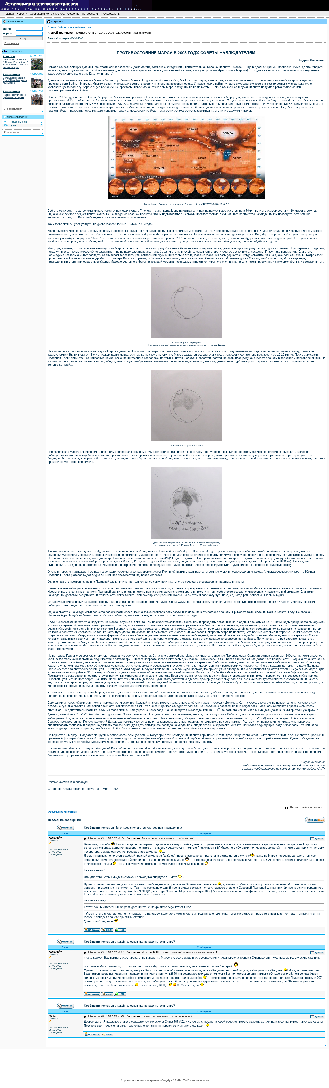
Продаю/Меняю (18, 121)
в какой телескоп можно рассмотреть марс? (145, 941)
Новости (22, 13)
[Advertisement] (164, 1062)
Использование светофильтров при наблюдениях (148, 827)
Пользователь (110, 13)
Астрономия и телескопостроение (139, 1080)
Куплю (13, 125)
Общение (73, 13)
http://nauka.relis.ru (215, 204)
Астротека (58, 13)
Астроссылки (90, 13)
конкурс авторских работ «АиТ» (302, 768)
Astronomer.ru (11, 74)
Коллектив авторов (198, 1080)
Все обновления (13, 108)
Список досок (12, 132)
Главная (9, 13)
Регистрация (11, 43)
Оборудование (39, 13)
